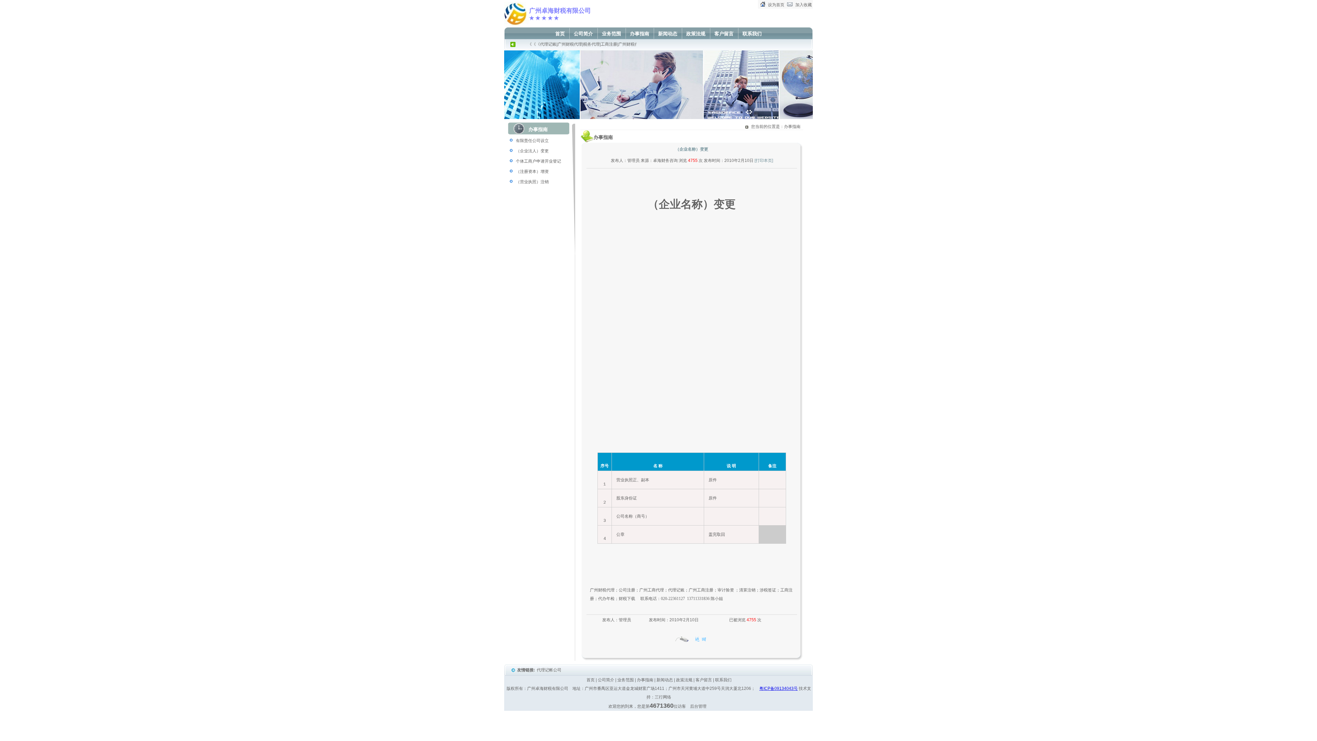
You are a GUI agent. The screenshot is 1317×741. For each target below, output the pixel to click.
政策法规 (695, 33)
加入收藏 (803, 4)
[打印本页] (764, 160)
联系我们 (752, 33)
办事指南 (639, 33)
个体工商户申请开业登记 (538, 161)
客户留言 (724, 33)
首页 (560, 33)
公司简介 (583, 33)
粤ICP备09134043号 (778, 688)
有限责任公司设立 (532, 140)
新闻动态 (667, 33)
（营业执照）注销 (532, 181)
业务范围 (611, 33)
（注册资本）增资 (532, 171)
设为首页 (776, 4)
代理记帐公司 (549, 670)
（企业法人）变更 (532, 151)
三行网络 (663, 697)
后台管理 (698, 706)
